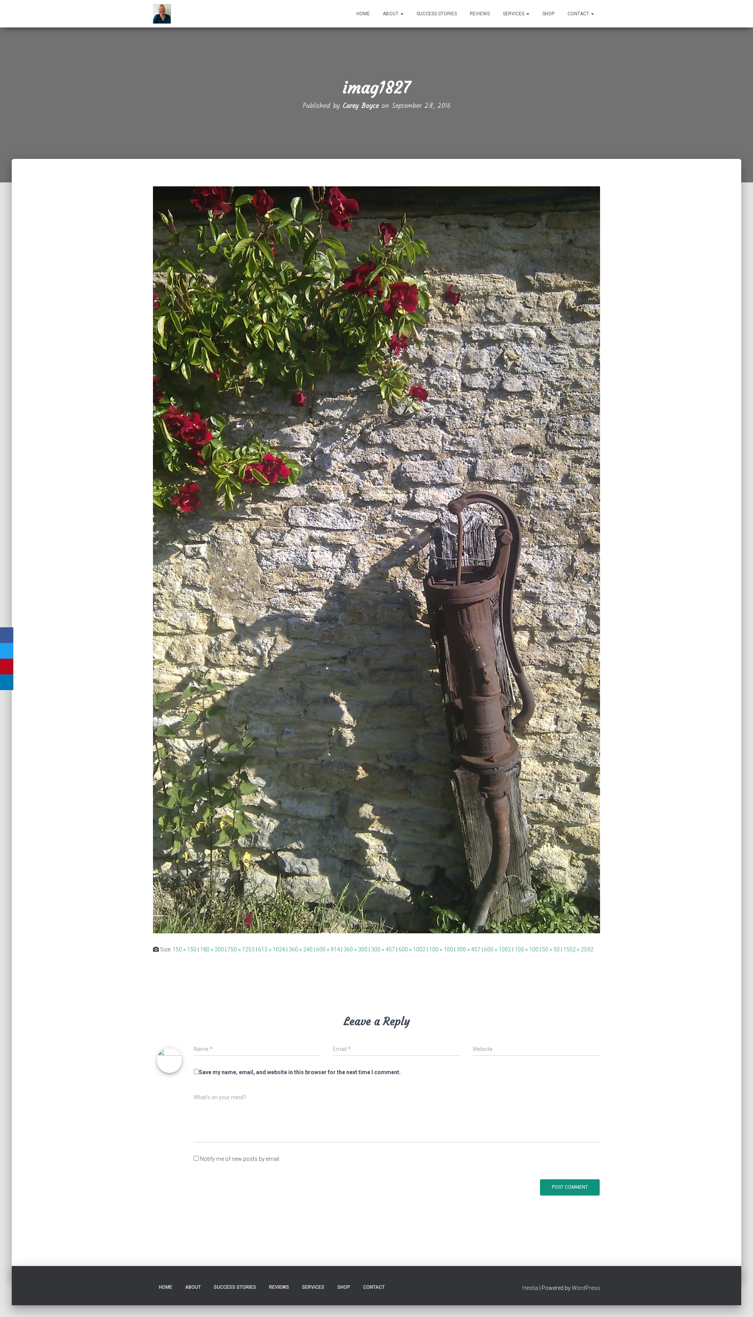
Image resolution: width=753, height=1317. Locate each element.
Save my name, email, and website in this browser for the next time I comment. (300, 1072)
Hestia (530, 1288)
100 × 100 (441, 949)
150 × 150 (184, 949)
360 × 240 (301, 949)
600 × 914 (328, 949)
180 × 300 (212, 949)
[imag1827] (376, 559)
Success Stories (437, 13)
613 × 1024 (271, 949)
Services (514, 13)
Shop (548, 13)
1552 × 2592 (578, 949)
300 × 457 (383, 949)
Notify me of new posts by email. (240, 1159)
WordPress (586, 1288)
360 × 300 (355, 949)
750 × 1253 (241, 949)
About (391, 13)
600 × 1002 (412, 949)
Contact (578, 13)
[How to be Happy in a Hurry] (162, 14)
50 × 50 (551, 949)
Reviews (480, 13)
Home (363, 13)
